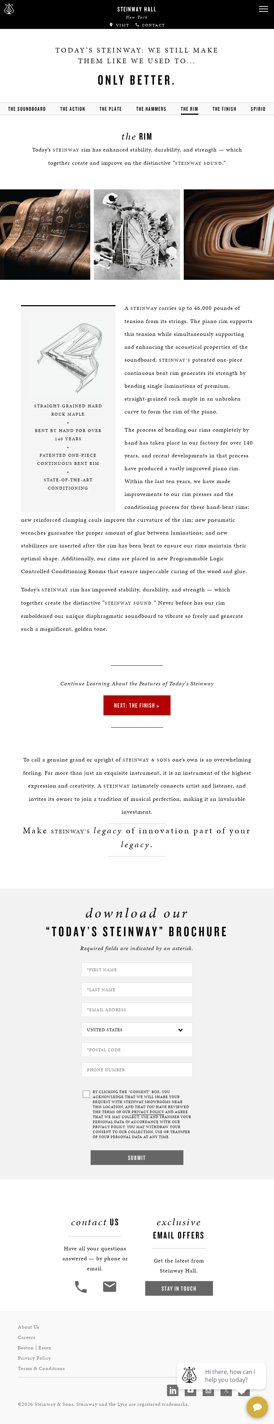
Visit (122, 25)
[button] (263, 9)
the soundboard (27, 108)
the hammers (151, 108)
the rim (189, 108)
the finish (225, 108)
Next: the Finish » (137, 705)
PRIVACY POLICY (148, 1112)
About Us (28, 1327)
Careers (26, 1337)
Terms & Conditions (41, 1368)
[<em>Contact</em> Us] (109, 1292)
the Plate (111, 108)
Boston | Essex (34, 1347)
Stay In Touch (179, 1288)
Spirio (258, 108)
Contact (152, 25)
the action (72, 108)
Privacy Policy (34, 1358)
